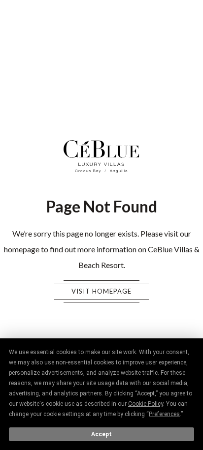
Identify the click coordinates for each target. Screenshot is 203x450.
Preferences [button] (164, 414)
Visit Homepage (101, 291)
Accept (101, 434)
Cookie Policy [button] (145, 403)
